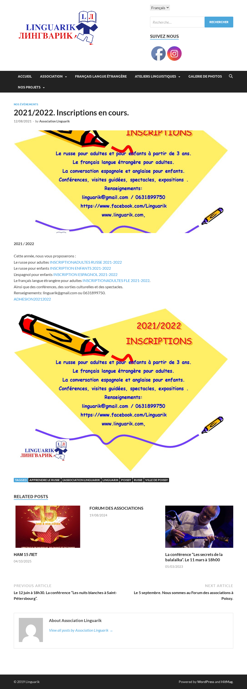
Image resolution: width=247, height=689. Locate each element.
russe (138, 480)
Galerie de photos (205, 76)
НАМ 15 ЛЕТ (25, 554)
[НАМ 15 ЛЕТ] (48, 528)
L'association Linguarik (81, 480)
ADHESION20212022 (32, 299)
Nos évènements (26, 104)
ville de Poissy (156, 480)
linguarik (110, 480)
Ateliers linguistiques (155, 76)
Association (51, 76)
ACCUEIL (25, 76)
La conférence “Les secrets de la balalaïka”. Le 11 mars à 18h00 (194, 557)
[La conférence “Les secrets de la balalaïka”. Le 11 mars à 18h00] (199, 528)
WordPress (205, 682)
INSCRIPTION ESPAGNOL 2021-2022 (85, 274)
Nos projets (29, 87)
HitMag (227, 682)
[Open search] (230, 76)
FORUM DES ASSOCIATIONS (116, 508)
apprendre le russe (44, 480)
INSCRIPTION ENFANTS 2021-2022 (80, 268)
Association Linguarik (54, 121)
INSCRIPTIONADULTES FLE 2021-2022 (116, 280)
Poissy (126, 480)
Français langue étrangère (101, 76)
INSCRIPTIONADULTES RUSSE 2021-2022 (86, 262)
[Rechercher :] (191, 22)
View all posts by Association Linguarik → (81, 630)
